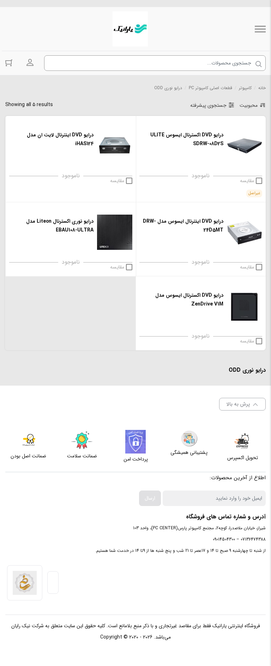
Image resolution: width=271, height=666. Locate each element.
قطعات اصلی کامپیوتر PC (210, 88)
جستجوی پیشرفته (208, 105)
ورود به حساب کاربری (30, 63)
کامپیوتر (245, 88)
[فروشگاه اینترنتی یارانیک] (130, 29)
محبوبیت (249, 105)
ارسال (150, 498)
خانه (262, 88)
